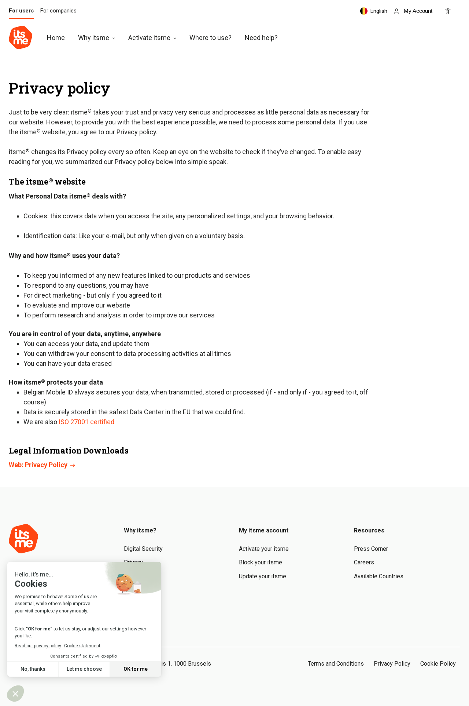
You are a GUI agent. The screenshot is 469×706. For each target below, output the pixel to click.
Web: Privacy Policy (39, 465)
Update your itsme (262, 576)
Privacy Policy (392, 663)
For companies (58, 11)
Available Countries (378, 576)
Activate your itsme (264, 548)
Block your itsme (260, 562)
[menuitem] (412, 11)
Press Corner (371, 548)
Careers (364, 562)
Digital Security (143, 548)
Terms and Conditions (336, 663)
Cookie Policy (438, 663)
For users (21, 11)
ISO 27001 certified (86, 422)
